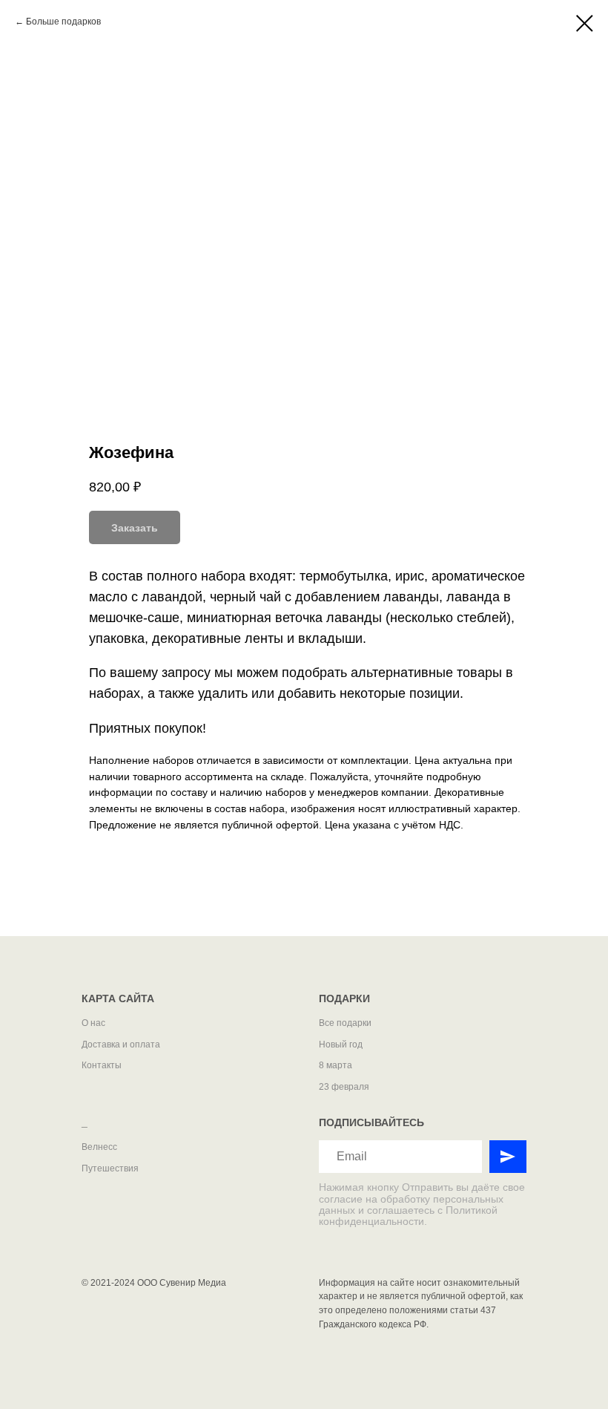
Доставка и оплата (121, 1044)
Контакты (102, 1065)
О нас (93, 1023)
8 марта (335, 1065)
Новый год (341, 1044)
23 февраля (344, 1087)
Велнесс (99, 1147)
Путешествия (110, 1168)
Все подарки (345, 1023)
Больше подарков (63, 21)
